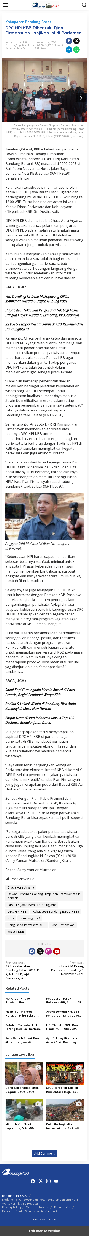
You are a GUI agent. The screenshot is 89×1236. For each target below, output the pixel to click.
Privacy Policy (11, 1207)
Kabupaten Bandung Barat (28, 21)
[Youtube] (56, 951)
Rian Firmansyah (63, 925)
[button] (84, 5)
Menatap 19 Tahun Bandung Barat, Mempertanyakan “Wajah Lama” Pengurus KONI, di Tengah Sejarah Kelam (23, 1000)
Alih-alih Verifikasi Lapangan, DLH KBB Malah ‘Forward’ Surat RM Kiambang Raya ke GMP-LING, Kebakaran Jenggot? (21, 1126)
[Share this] (69, 41)
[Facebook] (32, 951)
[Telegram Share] (69, 49)
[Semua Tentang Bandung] (45, 5)
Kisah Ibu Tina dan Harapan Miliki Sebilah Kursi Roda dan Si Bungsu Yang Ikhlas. (23, 1013)
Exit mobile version (44, 1231)
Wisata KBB (16, 931)
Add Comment (44, 1153)
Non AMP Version (44, 1219)
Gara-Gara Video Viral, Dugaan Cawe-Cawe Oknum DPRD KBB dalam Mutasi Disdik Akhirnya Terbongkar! (22, 1090)
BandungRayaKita (16, 45)
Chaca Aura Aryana (21, 887)
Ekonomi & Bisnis (37, 45)
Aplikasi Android (48, 1211)
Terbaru (27, 48)
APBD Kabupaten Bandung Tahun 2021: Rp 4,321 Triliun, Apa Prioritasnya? (23, 970)
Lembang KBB (30, 918)
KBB (50, 45)
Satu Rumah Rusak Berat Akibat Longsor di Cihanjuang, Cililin (23, 1040)
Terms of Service (37, 1207)
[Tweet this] (76, 41)
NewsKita (59, 45)
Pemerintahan (13, 48)
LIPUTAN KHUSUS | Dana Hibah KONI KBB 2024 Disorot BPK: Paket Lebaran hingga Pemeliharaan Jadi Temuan (63, 1027)
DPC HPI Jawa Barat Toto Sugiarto (32, 905)
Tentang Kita (62, 1207)
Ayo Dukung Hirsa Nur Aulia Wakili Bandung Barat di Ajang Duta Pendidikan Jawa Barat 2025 (63, 1040)
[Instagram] (48, 951)
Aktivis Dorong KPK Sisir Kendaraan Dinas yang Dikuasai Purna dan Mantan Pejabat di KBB (62, 1013)
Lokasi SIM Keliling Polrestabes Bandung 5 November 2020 (67, 968)
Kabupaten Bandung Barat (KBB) (56, 911)
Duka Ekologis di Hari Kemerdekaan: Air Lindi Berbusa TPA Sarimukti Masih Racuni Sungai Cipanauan (62, 1126)
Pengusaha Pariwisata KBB (27, 925)
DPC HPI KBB (17, 911)
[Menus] (5, 5)
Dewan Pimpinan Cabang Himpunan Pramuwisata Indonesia (44, 896)
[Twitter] (40, 951)
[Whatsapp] (76, 49)
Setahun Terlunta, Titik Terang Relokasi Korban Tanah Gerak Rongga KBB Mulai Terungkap (24, 1027)
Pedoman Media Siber (17, 1211)
